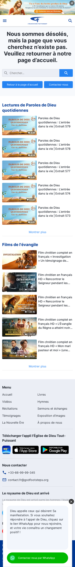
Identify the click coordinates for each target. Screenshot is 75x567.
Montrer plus (37, 232)
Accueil (7, 394)
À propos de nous (50, 422)
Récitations (9, 408)
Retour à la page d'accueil (22, 84)
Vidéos (7, 401)
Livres (42, 394)
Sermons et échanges (52, 408)
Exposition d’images (51, 415)
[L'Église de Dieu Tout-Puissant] (37, 20)
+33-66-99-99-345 (21, 472)
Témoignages (11, 415)
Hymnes (43, 401)
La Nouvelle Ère (13, 422)
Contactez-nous (58, 84)
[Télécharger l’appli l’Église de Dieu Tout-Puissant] (6, 449)
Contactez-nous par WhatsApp (36, 557)
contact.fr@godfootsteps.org (28, 480)
